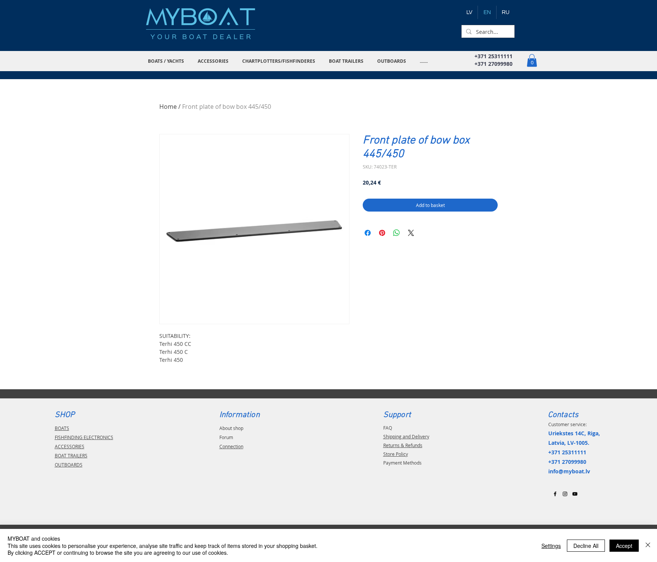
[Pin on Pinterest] (382, 232)
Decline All (585, 545)
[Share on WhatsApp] (396, 232)
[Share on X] (411, 232)
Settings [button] (551, 545)
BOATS (62, 428)
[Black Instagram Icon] (565, 494)
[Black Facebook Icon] (555, 494)
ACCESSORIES (69, 446)
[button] (167, 61)
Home (168, 106)
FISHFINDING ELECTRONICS (84, 437)
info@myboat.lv (569, 471)
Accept (624, 545)
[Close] (647, 545)
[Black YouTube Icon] (575, 494)
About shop (231, 428)
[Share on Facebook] (367, 232)
